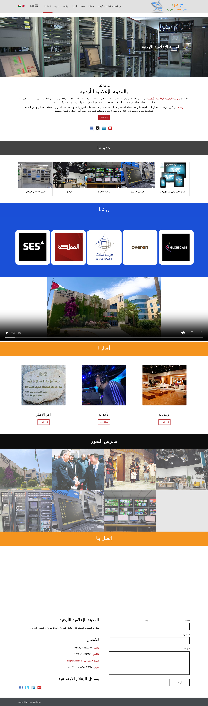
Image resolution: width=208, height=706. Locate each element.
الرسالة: (187, 648)
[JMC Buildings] (26, 469)
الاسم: (187, 620)
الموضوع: (186, 634)
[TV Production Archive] (130, 469)
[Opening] (78, 469)
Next (201, 47)
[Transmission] (78, 511)
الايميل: (146, 620)
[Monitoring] (130, 511)
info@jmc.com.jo (74, 660)
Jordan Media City (34, 702)
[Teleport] (26, 511)
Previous (6, 47)
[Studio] (182, 469)
